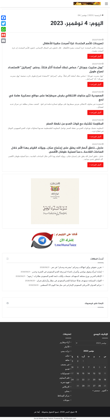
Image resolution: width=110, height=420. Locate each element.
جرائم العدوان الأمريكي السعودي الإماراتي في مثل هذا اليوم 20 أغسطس (71, 285)
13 (94, 373)
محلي (67, 391)
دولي (67, 355)
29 (83, 386)
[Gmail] (3, 35)
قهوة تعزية (65, 382)
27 (94, 386)
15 (83, 373)
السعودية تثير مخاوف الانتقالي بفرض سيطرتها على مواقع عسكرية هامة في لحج (56, 97)
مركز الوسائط (63, 395)
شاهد (67, 360)
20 (94, 379)
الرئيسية (98, 15)
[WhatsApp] (3, 29)
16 (78, 373)
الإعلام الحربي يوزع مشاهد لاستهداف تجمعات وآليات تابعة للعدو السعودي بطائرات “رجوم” (64, 276)
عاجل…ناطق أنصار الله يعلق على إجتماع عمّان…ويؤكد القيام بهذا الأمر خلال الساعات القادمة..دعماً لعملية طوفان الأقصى (57, 150)
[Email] (3, 41)
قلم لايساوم (64, 378)
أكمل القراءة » (95, 56)
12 (100, 373)
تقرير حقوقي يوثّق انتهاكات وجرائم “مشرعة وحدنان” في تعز (76, 267)
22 (83, 379)
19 (100, 379)
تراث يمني (65, 351)
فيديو (67, 369)
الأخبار (66, 347)
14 (89, 373)
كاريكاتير (65, 387)
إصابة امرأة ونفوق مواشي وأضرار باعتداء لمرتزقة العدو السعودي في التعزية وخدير (67, 272)
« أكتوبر (105, 390)
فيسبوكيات (65, 373)
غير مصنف (65, 364)
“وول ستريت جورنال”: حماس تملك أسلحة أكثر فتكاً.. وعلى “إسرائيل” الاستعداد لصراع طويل (55, 69)
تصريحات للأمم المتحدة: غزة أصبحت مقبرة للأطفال (73, 43)
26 (99, 386)
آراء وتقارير (64, 342)
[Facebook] (3, 18)
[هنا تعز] (87, 3)
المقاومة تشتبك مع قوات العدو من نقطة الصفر (74, 123)
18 (105, 379)
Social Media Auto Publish (43, 418)
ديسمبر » (96, 390)
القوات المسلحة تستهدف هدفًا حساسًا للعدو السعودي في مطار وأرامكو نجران (69, 280)
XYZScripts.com (70, 418)
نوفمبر (84, 15)
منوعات (66, 400)
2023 (90, 15)
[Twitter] (3, 23)
